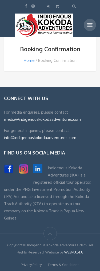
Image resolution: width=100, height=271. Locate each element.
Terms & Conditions (63, 265)
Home (29, 60)
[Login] (48, 6)
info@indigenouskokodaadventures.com (40, 137)
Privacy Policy (31, 265)
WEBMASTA (73, 252)
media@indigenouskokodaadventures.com (42, 119)
